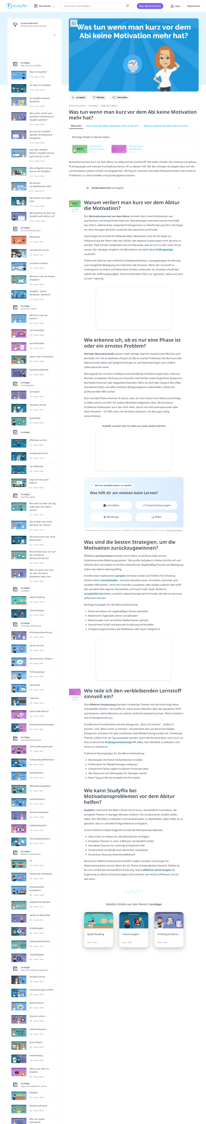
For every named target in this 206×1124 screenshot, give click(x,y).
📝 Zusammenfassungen (156, 505)
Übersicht (76, 125)
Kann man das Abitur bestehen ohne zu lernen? (112, 125)
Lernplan (120, 575)
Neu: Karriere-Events (150, 6)
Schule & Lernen (77, 105)
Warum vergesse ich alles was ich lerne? (166, 125)
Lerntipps (93, 105)
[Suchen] (127, 6)
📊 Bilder (156, 517)
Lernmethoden (109, 580)
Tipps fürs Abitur (109, 105)
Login (177, 6)
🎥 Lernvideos (111, 505)
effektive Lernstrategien (157, 870)
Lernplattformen (94, 593)
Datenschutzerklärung (174, 530)
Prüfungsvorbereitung (118, 742)
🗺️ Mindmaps (111, 517)
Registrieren (193, 6)
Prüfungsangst (164, 249)
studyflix (20, 5)
